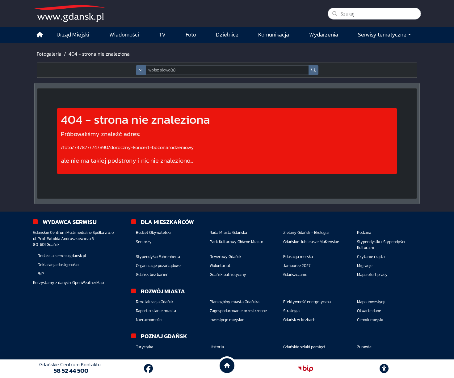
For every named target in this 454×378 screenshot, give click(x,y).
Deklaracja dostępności (58, 265)
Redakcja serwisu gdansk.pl (62, 256)
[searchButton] (313, 70)
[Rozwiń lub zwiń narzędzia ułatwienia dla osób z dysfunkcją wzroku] (384, 368)
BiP (41, 274)
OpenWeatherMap (88, 283)
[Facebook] (148, 368)
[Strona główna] (40, 35)
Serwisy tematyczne (382, 35)
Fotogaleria (49, 54)
